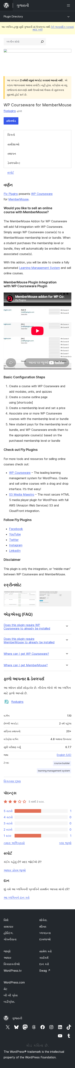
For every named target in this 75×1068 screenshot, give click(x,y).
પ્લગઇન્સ (45, 933)
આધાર (7, 957)
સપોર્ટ (10, 172)
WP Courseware (42, 194)
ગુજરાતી (17, 1018)
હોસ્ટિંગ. (8, 933)
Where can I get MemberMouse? (26, 665)
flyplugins (10, 111)
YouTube (15, 534)
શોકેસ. (43, 920)
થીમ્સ (42, 926)
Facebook (16, 529)
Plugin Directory (13, 16)
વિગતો (11, 135)
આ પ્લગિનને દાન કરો (16, 897)
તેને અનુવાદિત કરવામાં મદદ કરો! (53, 28)
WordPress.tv (13, 970)
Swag (44, 970)
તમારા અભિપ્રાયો (14, 843)
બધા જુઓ (65, 843)
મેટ (5, 989)
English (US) (64, 754)
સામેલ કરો (45, 951)
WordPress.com (14, 982)
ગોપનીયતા (10, 939)
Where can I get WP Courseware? (26, 654)
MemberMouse (18, 199)
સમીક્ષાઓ (13, 144)
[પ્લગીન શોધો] (42, 41)
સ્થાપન (11, 153)
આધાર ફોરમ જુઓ (15, 870)
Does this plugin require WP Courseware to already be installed (27, 626)
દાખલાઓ (45, 939)
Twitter (14, 540)
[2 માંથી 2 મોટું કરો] (66, 596)
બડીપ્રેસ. (9, 1001)
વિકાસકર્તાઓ (12, 964)
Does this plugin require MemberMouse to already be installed (29, 640)
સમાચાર (8, 926)
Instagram (15, 545)
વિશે (6, 920)
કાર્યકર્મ (43, 957)
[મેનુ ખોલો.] (69, 5)
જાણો (7, 951)
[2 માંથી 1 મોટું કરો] (31, 596)
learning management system (54, 770)
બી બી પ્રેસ (11, 995)
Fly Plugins (11, 194)
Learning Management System (39, 268)
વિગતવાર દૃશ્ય (12, 781)
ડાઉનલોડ (11, 120)
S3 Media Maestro (21, 494)
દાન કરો (44, 964)
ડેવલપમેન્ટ (13, 163)
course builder (62, 763)
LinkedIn (15, 550)
